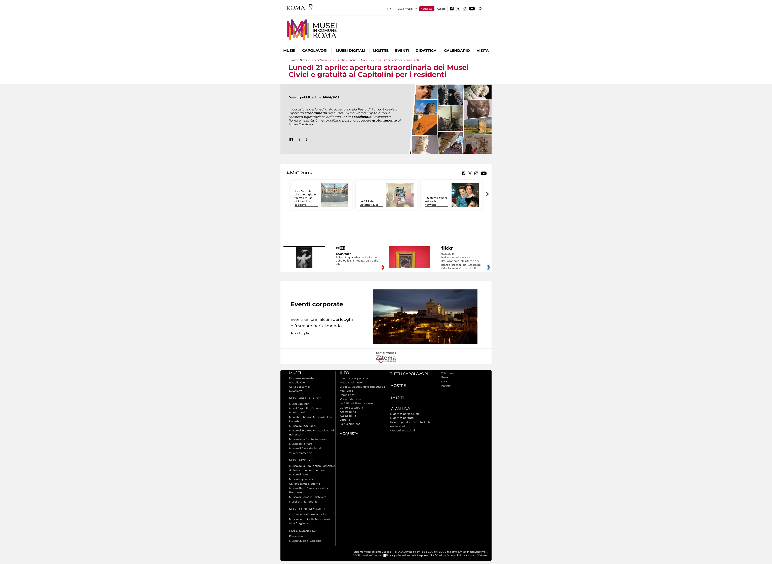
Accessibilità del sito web (461, 555)
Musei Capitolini (299, 403)
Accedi (441, 8)
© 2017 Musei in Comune (367, 555)
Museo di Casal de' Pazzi (305, 448)
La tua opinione (350, 423)
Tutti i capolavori (409, 374)
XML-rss (483, 555)
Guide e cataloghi (351, 407)
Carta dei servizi (299, 386)
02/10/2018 (461, 261)
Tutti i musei (404, 8)
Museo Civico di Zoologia (305, 540)
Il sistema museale (301, 378)
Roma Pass (347, 394)
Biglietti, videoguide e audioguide (362, 386)
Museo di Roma (299, 474)
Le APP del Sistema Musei (369, 203)
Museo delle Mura (300, 443)
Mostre (381, 50)
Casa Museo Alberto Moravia (307, 514)
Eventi (402, 50)
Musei (289, 50)
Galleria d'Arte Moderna (304, 483)
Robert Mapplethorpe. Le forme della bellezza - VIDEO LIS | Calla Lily (357, 260)
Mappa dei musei (351, 382)
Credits (440, 555)
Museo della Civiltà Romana (307, 439)
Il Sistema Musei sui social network (436, 201)
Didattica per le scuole (405, 413)
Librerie (345, 419)
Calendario (457, 50)
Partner (446, 385)
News (303, 59)
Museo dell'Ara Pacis (302, 425)
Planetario (296, 536)
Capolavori (314, 50)
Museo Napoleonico (302, 479)
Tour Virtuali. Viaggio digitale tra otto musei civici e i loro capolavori (305, 197)
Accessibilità (348, 411)
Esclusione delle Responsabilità (415, 555)
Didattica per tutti (402, 417)
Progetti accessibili (402, 430)
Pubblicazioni (298, 382)
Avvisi (444, 381)
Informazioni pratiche (354, 378)
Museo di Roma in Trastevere (307, 497)
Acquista (426, 8)
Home (292, 59)
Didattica (426, 50)
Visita (483, 50)
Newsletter (296, 390)
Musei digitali (350, 50)
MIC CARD (346, 390)
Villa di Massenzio (300, 453)
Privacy (391, 555)
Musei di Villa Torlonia (303, 501)
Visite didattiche (350, 399)
